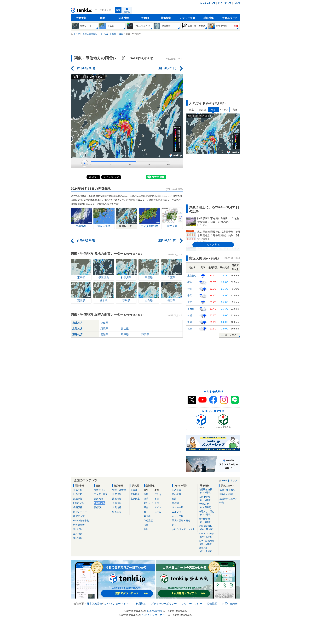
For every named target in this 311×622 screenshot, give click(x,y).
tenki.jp (82, 11)
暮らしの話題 (226, 494)
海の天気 (176, 494)
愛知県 (104, 334)
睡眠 (146, 529)
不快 (157, 498)
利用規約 (141, 603)
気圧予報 (77, 498)
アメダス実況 (101, 494)
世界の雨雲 (79, 525)
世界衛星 (135, 498)
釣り (174, 525)
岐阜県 (125, 334)
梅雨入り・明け (206, 513)
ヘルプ (237, 3)
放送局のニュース (228, 498)
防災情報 (124, 18)
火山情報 (116, 503)
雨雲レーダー (80, 511)
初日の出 (206, 550)
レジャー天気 (187, 18)
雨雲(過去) (99, 490)
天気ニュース (230, 18)
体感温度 (148, 520)
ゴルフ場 (176, 511)
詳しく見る (230, 335)
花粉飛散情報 (205, 491)
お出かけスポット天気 (183, 529)
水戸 (189, 302)
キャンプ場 (177, 516)
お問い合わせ (229, 603)
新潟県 (104, 328)
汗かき (158, 494)
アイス (158, 507)
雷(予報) (77, 529)
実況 (235, 109)
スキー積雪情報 (206, 542)
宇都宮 (190, 308)
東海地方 (77, 334)
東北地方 (77, 322)
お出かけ (148, 503)
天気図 (145, 18)
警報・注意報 (119, 490)
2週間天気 (78, 503)
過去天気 (100, 503)
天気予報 (81, 18)
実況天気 (98, 498)
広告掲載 (212, 603)
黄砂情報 (77, 538)
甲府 (189, 322)
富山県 (125, 328)
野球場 (175, 503)
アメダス (224, 109)
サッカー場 (177, 507)
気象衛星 (135, 494)
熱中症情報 (205, 520)
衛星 (191, 109)
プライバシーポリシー (164, 603)
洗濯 (146, 494)
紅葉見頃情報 (206, 528)
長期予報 (77, 507)
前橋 (189, 315)
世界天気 (77, 494)
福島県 (104, 322)
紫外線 (147, 516)
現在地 (127, 12)
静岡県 (145, 334)
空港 (174, 498)
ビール (158, 511)
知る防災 (116, 511)
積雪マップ (79, 516)
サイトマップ (224, 3)
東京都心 (191, 275)
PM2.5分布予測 (81, 520)
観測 (102, 18)
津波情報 (116, 498)
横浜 (189, 282)
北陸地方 (77, 328)
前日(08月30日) (86, 68)
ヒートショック (206, 535)
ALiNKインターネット (115, 603)
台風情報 (116, 507)
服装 (146, 498)
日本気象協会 (94, 603)
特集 (221, 502)
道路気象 (77, 533)
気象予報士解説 (227, 490)
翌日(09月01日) (167, 68)
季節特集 (208, 18)
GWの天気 (205, 506)
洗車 (146, 525)
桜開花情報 (205, 498)
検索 (118, 10)
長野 (189, 328)
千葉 (189, 295)
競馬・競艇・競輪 (181, 520)
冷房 (157, 503)
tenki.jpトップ (207, 3)
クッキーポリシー (191, 603)
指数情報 (166, 18)
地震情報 (116, 494)
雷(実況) (98, 507)
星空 (146, 507)
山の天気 (176, 490)
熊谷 (189, 289)
